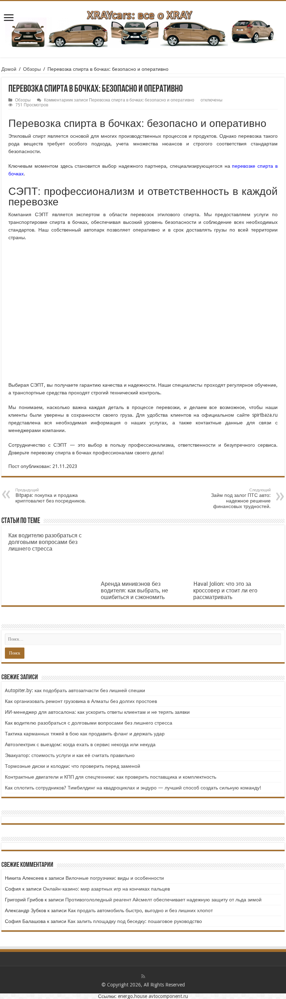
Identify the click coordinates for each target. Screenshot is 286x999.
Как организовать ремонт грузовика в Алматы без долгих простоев (81, 701)
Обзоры (32, 69)
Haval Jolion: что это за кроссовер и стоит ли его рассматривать (225, 590)
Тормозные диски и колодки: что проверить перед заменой (72, 766)
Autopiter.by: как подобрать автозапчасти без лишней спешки (75, 690)
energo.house (132, 996)
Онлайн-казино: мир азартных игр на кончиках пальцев (106, 889)
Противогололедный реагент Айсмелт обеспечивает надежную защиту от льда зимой (163, 899)
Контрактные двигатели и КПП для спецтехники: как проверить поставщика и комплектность (110, 777)
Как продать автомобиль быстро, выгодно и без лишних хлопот (140, 910)
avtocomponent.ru (168, 996)
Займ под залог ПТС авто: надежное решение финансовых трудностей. (240, 498)
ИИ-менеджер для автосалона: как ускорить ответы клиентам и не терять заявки (97, 712)
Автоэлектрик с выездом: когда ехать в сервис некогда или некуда (80, 744)
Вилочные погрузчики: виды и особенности (115, 878)
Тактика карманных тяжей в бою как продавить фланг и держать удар (85, 733)
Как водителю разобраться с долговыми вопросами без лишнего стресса (45, 542)
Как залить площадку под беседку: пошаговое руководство (135, 921)
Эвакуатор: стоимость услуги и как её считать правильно (70, 755)
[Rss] (143, 976)
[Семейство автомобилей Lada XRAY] (143, 28)
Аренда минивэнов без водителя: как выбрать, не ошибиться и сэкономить (134, 590)
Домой (8, 69)
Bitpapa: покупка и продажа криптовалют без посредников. (50, 496)
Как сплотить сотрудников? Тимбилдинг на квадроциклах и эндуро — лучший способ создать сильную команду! (133, 787)
